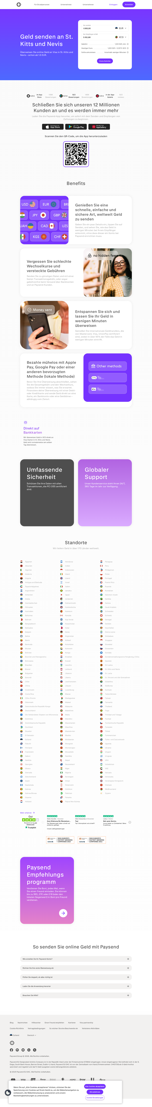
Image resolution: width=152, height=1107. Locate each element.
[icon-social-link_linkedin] (29, 1050)
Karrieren (72, 1023)
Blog (12, 1023)
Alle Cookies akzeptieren (94, 1086)
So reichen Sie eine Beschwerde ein (63, 1028)
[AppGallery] (99, 127)
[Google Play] (76, 127)
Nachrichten (23, 1023)
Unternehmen (66, 4)
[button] (8, 1092)
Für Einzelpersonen (41, 4)
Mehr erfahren (26, 813)
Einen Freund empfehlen (54, 1023)
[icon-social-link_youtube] (23, 1050)
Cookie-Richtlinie (17, 1028)
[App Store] (53, 127)
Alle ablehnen (95, 1092)
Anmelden (129, 4)
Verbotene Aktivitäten (90, 1028)
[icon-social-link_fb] (11, 1050)
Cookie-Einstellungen (95, 1098)
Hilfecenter (36, 1023)
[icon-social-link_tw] (34, 1050)
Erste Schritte (104, 61)
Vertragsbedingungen (36, 1028)
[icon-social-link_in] (17, 1050)
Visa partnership (86, 1023)
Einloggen (113, 4)
